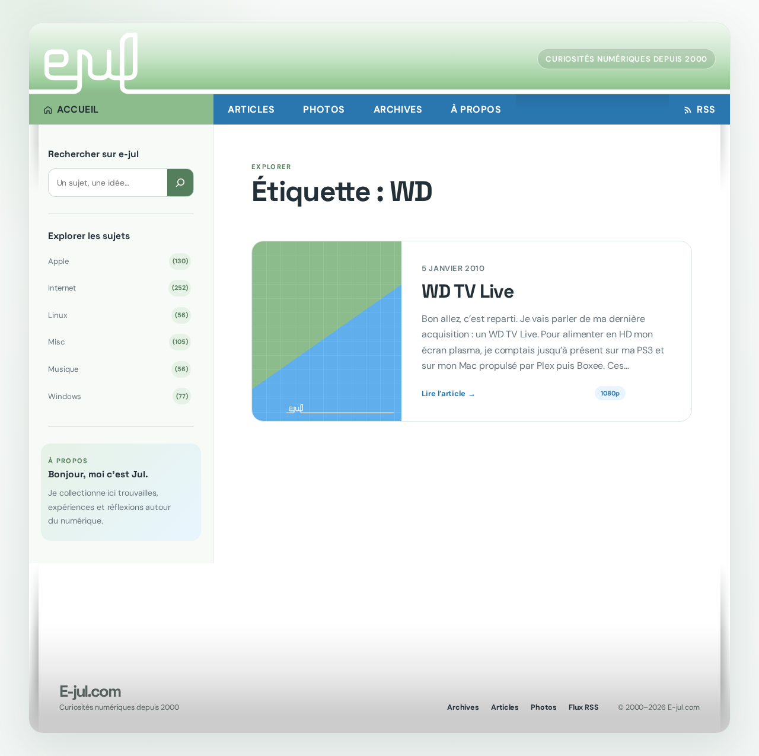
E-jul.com (89, 691)
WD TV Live (468, 291)
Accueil (78, 109)
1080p (610, 393)
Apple (117, 261)
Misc (117, 342)
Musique (117, 369)
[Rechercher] (180, 182)
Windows (117, 396)
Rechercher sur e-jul (93, 154)
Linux (117, 315)
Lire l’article (448, 394)
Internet (117, 288)
